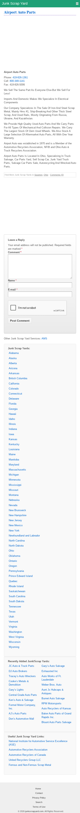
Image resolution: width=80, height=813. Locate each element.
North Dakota (16, 545)
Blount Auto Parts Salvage (56, 722)
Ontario (13, 560)
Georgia (13, 408)
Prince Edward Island (21, 576)
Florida (12, 403)
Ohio (46, 175)
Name (11, 280)
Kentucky (14, 444)
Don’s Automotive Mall (21, 718)
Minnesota (14, 479)
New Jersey (15, 520)
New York (14, 530)
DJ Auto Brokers (18, 671)
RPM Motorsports (51, 703)
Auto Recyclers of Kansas (56, 708)
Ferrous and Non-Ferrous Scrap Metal (30, 764)
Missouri (13, 489)
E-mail (12, 289)
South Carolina (17, 596)
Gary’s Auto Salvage (53, 665)
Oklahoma (14, 555)
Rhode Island (16, 586)
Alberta (13, 363)
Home (38, 788)
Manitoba (14, 459)
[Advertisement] (40, 43)
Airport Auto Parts (20, 12)
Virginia (13, 626)
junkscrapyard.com (34, 811)
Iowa (11, 434)
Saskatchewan (17, 591)
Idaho (12, 419)
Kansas (13, 439)
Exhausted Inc (50, 671)
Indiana (13, 429)
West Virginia (16, 636)
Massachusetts (17, 469)
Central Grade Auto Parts (23, 694)
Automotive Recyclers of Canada (27, 754)
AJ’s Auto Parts (17, 713)
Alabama (14, 353)
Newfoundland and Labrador (24, 535)
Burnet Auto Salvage (53, 698)
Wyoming (14, 647)
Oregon (13, 565)
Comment (14, 252)
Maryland (14, 464)
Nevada (13, 505)
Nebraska (14, 500)
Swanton (38, 175)
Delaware (14, 398)
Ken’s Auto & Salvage (21, 700)
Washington (15, 631)
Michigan (14, 474)
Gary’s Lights (16, 689)
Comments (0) (57, 175)
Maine (12, 454)
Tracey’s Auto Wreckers (22, 676)
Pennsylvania (16, 571)
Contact (39, 793)
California (14, 383)
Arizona (13, 368)
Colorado (14, 388)
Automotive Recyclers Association (28, 749)
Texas (12, 611)
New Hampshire (17, 515)
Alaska (13, 358)
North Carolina (17, 540)
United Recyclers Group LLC (25, 759)
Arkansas (14, 373)
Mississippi (15, 484)
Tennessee (15, 606)
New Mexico (16, 525)
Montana (13, 495)
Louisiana (14, 449)
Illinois (12, 424)
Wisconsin (14, 641)
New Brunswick (17, 510)
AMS (44, 338)
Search (39, 802)
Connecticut (15, 393)
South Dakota (16, 601)
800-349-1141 (17, 80)
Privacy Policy (39, 798)
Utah (11, 616)
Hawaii (12, 413)
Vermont (13, 621)
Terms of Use (39, 807)
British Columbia (18, 378)
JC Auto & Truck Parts (21, 665)
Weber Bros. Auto (51, 684)
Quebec (13, 581)
